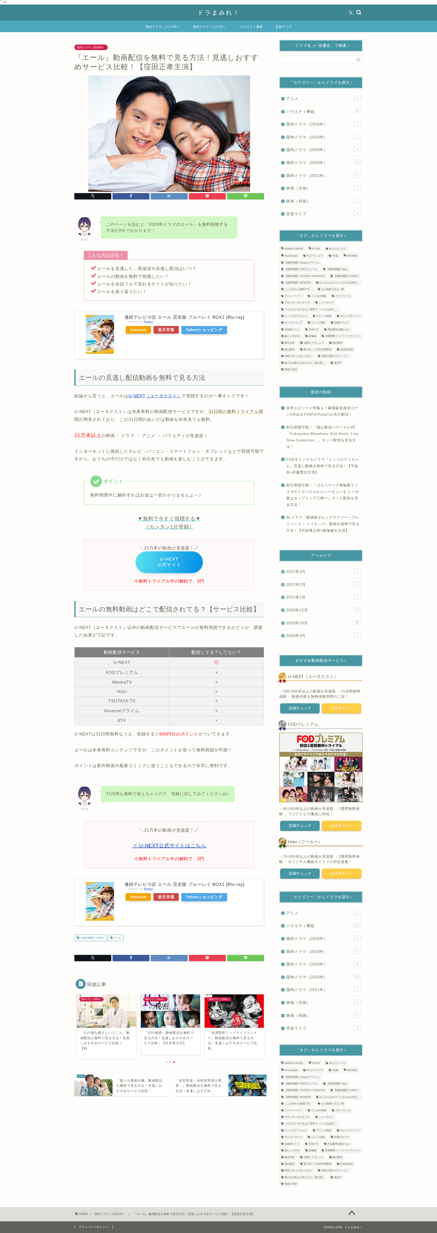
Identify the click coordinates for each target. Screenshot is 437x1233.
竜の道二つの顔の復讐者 (317, 349)
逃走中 (337, 362)
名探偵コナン (292, 329)
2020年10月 (322, 623)
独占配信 (338, 342)
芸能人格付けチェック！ (335, 356)
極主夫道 (290, 342)
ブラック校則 (323, 316)
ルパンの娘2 (318, 322)
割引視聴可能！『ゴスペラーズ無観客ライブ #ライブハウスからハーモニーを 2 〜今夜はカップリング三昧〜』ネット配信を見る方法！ (322, 495)
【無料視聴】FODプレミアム (301, 269)
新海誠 (312, 336)
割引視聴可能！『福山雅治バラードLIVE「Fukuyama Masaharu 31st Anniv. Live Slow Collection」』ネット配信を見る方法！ (322, 437)
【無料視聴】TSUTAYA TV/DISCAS (305, 276)
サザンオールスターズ (297, 302)
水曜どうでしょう (313, 342)
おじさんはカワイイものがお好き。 (339, 282)
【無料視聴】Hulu (336, 269)
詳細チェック (300, 708)
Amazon (138, 329)
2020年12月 (322, 610)
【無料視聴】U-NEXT (91, 937)
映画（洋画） (322, 188)
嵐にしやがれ (292, 336)
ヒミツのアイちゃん (296, 316)
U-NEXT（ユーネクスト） (155, 396)
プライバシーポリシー (93, 1226)
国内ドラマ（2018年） (322, 137)
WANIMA (352, 256)
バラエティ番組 (251, 27)
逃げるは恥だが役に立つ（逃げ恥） (305, 362)
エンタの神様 (318, 296)
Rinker (148, 321)
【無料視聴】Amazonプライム (302, 262)
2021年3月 (322, 571)
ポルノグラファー (350, 316)
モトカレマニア (293, 322)
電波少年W (291, 369)
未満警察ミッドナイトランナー (342, 336)
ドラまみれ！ (219, 12)
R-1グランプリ (315, 256)
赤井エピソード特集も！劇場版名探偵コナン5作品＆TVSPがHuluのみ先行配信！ (322, 411)
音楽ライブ (283, 27)
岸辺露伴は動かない (338, 329)
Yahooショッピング (204, 329)
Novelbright (291, 256)
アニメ (322, 98)
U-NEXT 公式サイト (169, 562)
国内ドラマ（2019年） (210, 27)
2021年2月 (322, 584)
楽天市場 (166, 329)
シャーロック (326, 302)
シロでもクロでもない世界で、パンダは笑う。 (311, 309)
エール (117, 937)
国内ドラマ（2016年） (322, 124)
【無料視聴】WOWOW (298, 282)
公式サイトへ (341, 708)
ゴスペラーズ (342, 296)
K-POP (316, 248)
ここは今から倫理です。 (298, 289)
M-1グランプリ (337, 248)
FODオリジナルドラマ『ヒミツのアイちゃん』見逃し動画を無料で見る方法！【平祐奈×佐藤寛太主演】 (322, 466)
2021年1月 (322, 597)
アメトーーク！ (293, 296)
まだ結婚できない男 (332, 289)
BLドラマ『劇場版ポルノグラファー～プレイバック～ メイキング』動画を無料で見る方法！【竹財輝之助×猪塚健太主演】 (323, 524)
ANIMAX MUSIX (294, 248)
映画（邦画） (322, 201)
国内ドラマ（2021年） (322, 175)
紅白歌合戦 (346, 349)
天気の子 (314, 329)
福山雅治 (290, 349)
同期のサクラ (341, 322)
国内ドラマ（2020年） (162, 27)
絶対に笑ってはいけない (298, 356)
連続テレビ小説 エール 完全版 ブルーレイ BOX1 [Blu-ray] (184, 317)
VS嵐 (335, 256)
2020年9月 (322, 635)
